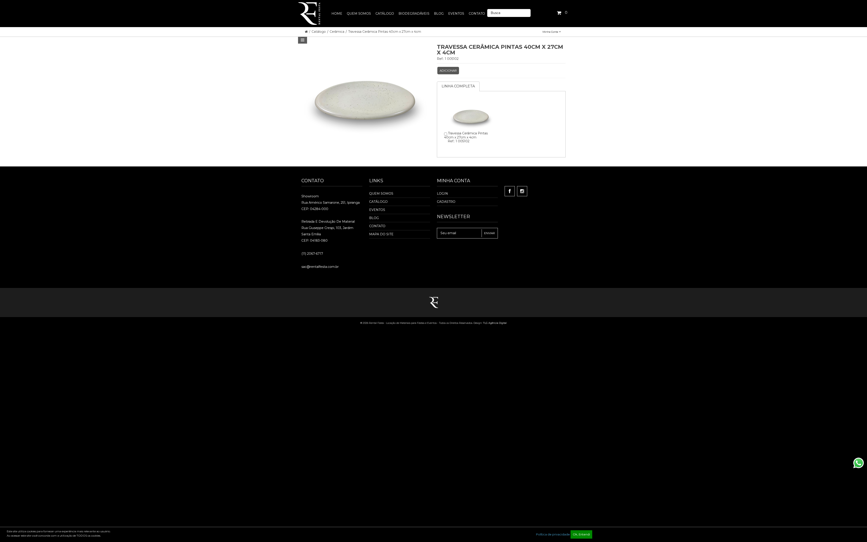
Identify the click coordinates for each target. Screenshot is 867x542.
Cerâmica (337, 32)
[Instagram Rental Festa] (522, 191)
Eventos (377, 210)
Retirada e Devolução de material (328, 222)
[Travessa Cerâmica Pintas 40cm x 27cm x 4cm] (471, 98)
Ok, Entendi (581, 534)
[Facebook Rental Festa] (510, 191)
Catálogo (319, 32)
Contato (377, 226)
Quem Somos (381, 194)
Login (442, 194)
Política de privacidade (553, 534)
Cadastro (446, 202)
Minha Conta (551, 31)
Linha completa (458, 86)
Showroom (310, 196)
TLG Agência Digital (495, 323)
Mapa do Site (381, 234)
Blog (374, 218)
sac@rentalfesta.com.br (320, 267)
